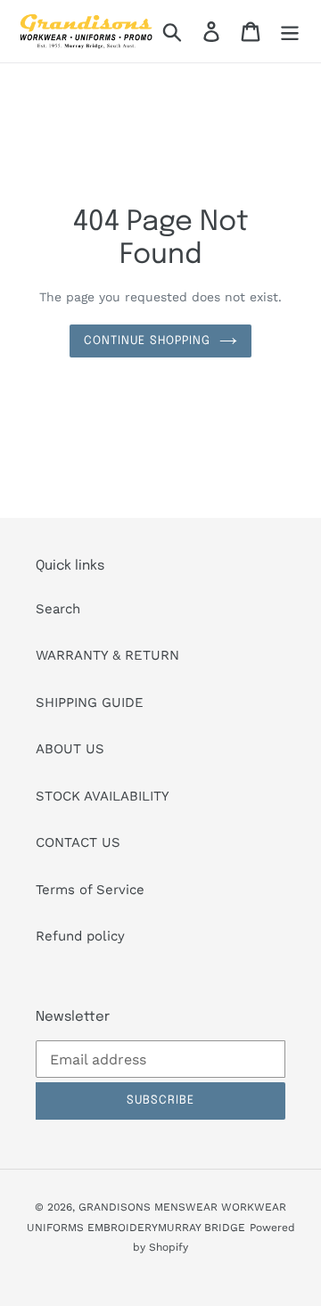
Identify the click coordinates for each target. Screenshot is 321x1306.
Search (58, 609)
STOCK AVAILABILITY (102, 796)
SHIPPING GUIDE (90, 702)
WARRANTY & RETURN (107, 655)
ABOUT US (70, 749)
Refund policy (80, 936)
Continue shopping (147, 341)
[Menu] (289, 31)
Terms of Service (90, 890)
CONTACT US (78, 842)
